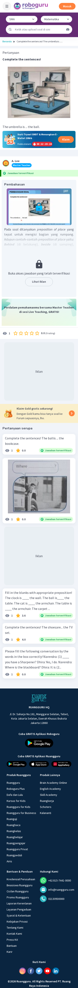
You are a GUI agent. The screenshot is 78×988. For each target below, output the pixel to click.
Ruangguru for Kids (18, 807)
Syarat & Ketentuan (19, 915)
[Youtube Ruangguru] (47, 971)
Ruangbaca (13, 825)
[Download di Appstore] (39, 764)
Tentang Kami (15, 927)
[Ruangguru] (39, 698)
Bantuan (12, 946)
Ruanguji (12, 819)
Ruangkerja (47, 801)
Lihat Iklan (39, 281)
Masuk (67, 6)
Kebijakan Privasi (17, 921)
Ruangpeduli (14, 855)
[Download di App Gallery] (61, 764)
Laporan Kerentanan (19, 903)
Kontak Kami (14, 933)
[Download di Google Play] (39, 743)
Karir (9, 952)
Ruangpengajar (16, 843)
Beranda (7, 41)
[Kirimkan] (10, 29)
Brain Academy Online (53, 783)
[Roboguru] (31, 6)
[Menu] (6, 6)
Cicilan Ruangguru (17, 891)
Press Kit (12, 940)
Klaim (66, 139)
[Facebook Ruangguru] (30, 971)
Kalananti (45, 813)
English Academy (50, 789)
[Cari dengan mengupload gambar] (67, 29)
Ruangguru (13, 783)
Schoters (45, 807)
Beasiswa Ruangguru (19, 885)
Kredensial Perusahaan (21, 879)
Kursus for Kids (16, 801)
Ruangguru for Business (21, 813)
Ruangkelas (14, 831)
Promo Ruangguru (18, 897)
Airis (9, 861)
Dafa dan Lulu (15, 795)
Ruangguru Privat (17, 849)
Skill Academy (48, 795)
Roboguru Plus (16, 789)
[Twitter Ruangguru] (39, 971)
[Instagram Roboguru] (22, 971)
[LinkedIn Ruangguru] (55, 971)
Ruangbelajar (15, 837)
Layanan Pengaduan (19, 909)
